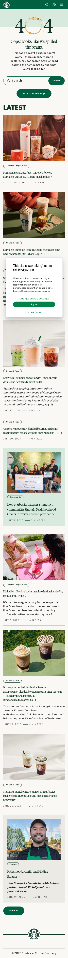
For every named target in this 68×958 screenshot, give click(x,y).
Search (56, 81)
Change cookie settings (34, 298)
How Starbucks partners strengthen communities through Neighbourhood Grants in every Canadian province (31, 509)
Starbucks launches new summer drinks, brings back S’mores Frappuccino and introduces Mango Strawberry (30, 796)
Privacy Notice (34, 312)
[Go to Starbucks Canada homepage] (6, 4)
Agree (34, 304)
